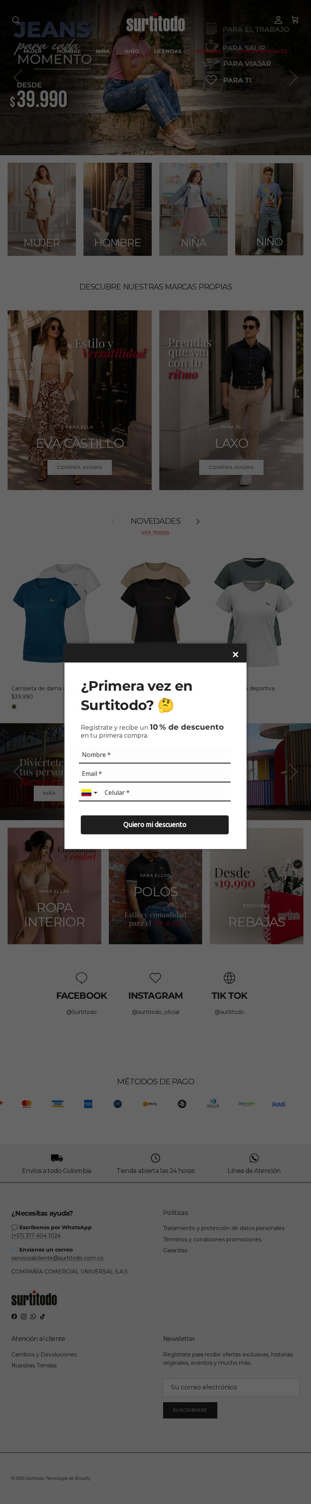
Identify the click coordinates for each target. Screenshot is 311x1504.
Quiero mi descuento (155, 824)
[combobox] (90, 793)
